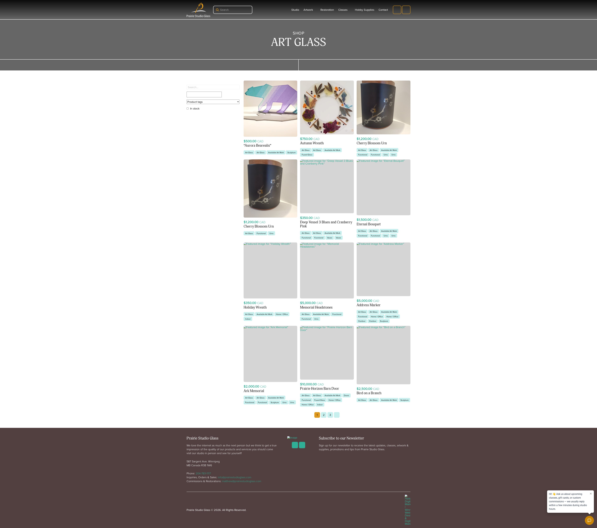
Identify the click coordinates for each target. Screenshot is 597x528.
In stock (194, 108)
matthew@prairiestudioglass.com (241, 481)
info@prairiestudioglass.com (234, 477)
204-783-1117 (203, 473)
